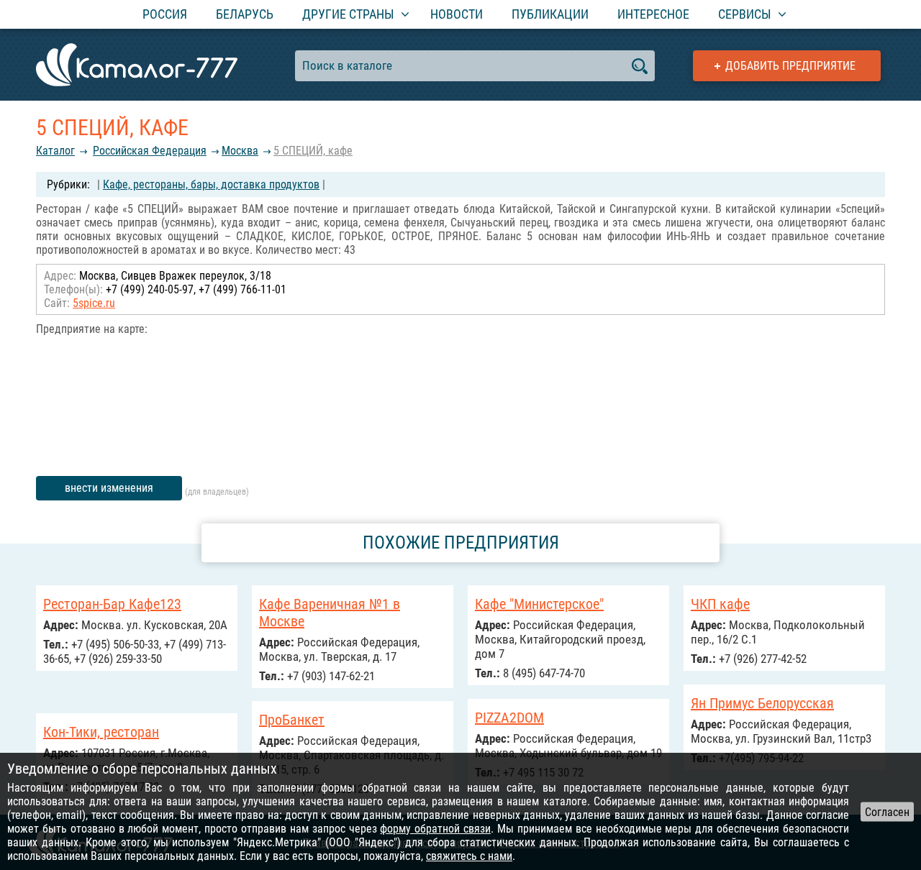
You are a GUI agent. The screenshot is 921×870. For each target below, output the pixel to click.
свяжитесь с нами (469, 856)
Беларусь (244, 14)
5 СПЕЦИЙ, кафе (313, 150)
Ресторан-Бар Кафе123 (112, 604)
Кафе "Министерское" (539, 604)
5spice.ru (94, 303)
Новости (456, 14)
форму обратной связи (435, 828)
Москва (240, 150)
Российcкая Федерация (150, 150)
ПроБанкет (292, 719)
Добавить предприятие (790, 66)
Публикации (550, 14)
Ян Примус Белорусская (762, 703)
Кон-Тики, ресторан (101, 732)
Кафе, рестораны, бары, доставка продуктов (211, 184)
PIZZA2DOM (509, 717)
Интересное (653, 14)
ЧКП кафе (720, 604)
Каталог (55, 150)
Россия (164, 14)
